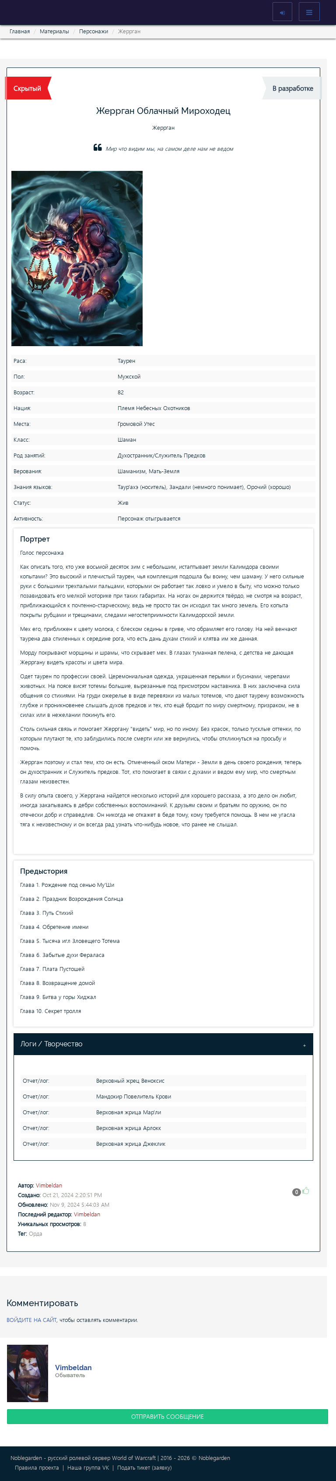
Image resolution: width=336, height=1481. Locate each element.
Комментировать (42, 1303)
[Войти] (282, 11)
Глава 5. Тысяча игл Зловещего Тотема (70, 940)
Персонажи (93, 31)
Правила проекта (37, 1467)
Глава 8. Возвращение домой (57, 982)
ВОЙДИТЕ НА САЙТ (31, 1319)
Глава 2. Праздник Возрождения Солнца (71, 898)
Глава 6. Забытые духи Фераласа (62, 954)
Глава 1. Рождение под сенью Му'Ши (67, 884)
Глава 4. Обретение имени (54, 926)
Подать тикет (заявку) (144, 1467)
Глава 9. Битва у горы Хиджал (58, 996)
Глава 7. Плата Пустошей (52, 968)
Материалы (54, 31)
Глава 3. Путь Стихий (46, 912)
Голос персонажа (42, 552)
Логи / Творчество (52, 1044)
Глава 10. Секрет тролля (50, 1010)
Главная (20, 31)
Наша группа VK (88, 1467)
